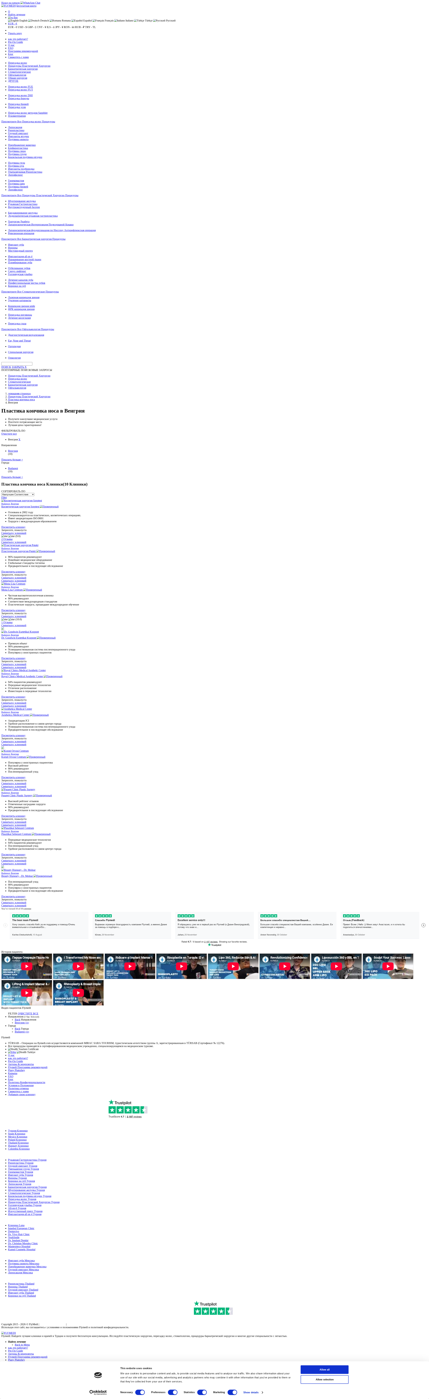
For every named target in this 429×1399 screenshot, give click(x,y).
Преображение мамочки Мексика (27, 1266)
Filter (4, 497)
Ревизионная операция (21, 233)
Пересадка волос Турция (22, 1199)
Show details (251, 1392)
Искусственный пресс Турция (25, 1211)
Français (109, 20)
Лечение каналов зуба (20, 279)
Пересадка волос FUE (20, 86)
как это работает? (18, 39)
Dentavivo (13, 1231)
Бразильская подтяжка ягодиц (25, 157)
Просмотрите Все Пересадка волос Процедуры (28, 121)
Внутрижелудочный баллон (24, 207)
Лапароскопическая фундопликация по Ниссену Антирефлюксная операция (52, 230)
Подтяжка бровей (18, 186)
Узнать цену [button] (15, 33)
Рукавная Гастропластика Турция (27, 1159)
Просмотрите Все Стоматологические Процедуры (30, 291)
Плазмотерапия (17, 115)
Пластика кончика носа (21, 399)
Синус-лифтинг (17, 271)
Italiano (129, 20)
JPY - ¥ (59, 27)
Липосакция (15, 127)
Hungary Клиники (18, 1145)
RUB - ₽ (79, 27)
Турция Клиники (18, 1130)
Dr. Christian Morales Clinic (23, 1243)
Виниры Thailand (18, 1286)
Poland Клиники (17, 1139)
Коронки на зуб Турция (21, 1181)
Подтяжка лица (17, 151)
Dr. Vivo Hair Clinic (19, 1234)
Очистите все (9, 433)
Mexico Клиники (17, 1136)
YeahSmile (13, 1237)
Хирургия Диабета (18, 221)
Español (87, 20)
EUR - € (12, 23)
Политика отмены (18, 1088)
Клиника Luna (16, 1225)
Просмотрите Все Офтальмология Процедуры (27, 329)
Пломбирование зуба (20, 262)
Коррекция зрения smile (21, 306)
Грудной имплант (18, 133)
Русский (170, 20)
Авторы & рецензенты (21, 1064)
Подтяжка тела (16, 162)
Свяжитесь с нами (18, 57)
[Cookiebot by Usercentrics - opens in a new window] (98, 1392)
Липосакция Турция (19, 1184)
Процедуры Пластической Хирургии (29, 65)
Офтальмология (17, 74)
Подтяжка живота (18, 139)
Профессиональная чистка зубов (26, 283)
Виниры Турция (17, 1178)
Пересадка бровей (18, 104)
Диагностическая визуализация (26, 335)
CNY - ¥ (41, 27)
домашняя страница (19, 393)
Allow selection (325, 1379)
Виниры (13, 247)
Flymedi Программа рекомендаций (27, 1067)
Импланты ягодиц (18, 136)
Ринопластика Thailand (21, 1283)
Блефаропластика (18, 148)
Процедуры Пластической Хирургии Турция (33, 1202)
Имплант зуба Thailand (21, 1292)
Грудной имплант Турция (22, 1165)
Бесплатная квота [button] (26, 5)
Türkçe (148, 20)
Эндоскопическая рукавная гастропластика (33, 215)
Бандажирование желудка (23, 212)
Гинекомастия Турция (20, 1172)
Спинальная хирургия (20, 352)
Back (17, 1019)
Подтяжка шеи (16, 183)
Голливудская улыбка (20, 274)
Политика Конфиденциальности (26, 1082)
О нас (11, 45)
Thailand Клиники (18, 1142)
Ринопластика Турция (20, 1162)
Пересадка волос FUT (20, 89)
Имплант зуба (16, 244)
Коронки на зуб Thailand (22, 1295)
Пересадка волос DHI (20, 95)
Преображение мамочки (22, 145)
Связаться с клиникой (13, 533)
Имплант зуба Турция (20, 1175)
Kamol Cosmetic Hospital (21, 1249)
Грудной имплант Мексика (23, 1269)
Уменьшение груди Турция (23, 1168)
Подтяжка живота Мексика (23, 1263)
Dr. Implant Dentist (18, 1240)
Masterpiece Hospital (19, 1246)
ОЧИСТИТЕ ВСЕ (28, 1013)
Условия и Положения (21, 1085)
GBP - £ (31, 27)
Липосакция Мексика (20, 1272)
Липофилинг (15, 174)
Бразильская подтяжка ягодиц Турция (29, 1196)
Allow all (325, 1369)
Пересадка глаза (17, 323)
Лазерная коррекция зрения (23, 297)
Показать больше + (12, 459)
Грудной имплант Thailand (23, 1289)
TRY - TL (90, 27)
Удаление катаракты (19, 300)
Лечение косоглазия (19, 317)
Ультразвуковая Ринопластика (25, 171)
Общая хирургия (17, 78)
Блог (10, 54)
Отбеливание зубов (19, 268)
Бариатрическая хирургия (23, 68)
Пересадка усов (17, 107)
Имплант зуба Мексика (21, 1260)
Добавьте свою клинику (22, 1094)
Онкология (14, 357)
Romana (66, 20)
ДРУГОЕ (13, 81)
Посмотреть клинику (13, 527)
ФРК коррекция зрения (21, 309)
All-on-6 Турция (17, 1208)
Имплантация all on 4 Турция (24, 1214)
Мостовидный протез (20, 250)
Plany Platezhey (16, 1070)
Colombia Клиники (19, 1148)
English (23, 20)
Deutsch (44, 20)
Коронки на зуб (17, 286)
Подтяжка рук (16, 165)
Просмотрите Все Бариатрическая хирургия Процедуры (33, 239)
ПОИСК (6, 367)
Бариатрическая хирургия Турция (27, 1187)
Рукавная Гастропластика (22, 204)
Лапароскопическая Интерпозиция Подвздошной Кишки (41, 224)
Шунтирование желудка (22, 201)
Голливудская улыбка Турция (24, 1205)
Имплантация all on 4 (20, 256)
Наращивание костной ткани (24, 259)
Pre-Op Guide (15, 42)
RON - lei (69, 27)
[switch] (172, 1392)
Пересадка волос (17, 62)
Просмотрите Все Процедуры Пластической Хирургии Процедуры (39, 195)
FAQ (10, 48)
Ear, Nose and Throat (19, 340)
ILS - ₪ (51, 27)
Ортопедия (14, 346)
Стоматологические (19, 71)
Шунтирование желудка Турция (26, 1190)
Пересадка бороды (18, 98)
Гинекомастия (16, 180)
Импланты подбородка (21, 168)
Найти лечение (16, 14)
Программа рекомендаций (23, 51)
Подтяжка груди (17, 154)
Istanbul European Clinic (21, 1228)
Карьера (12, 1073)
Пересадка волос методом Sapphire (28, 112)
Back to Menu (22, 1344)
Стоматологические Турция (24, 1193)
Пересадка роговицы (20, 314)
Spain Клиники (16, 1133)
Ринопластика (16, 130)
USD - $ (22, 27)
